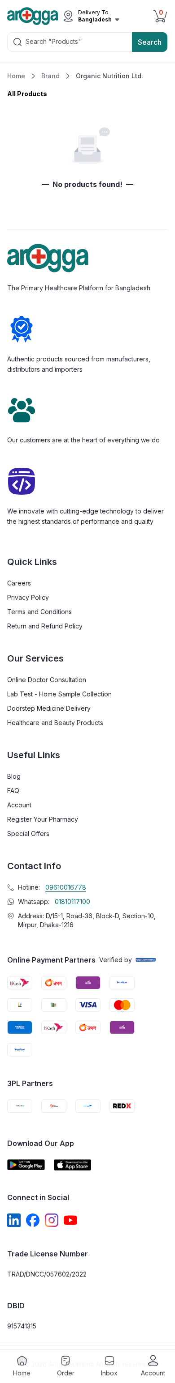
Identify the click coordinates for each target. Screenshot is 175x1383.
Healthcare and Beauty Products (55, 722)
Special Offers (28, 833)
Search (150, 42)
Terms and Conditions (39, 611)
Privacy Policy (28, 597)
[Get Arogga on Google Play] (26, 1165)
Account (19, 805)
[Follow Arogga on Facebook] (32, 1220)
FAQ (13, 790)
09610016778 (65, 887)
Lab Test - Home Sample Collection (59, 694)
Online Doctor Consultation (46, 679)
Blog (14, 776)
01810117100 (72, 901)
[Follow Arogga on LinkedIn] (14, 1220)
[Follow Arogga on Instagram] (51, 1220)
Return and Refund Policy (45, 626)
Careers (19, 583)
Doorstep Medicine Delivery (49, 708)
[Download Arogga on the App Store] (73, 1165)
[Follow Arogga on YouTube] (70, 1220)
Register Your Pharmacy (42, 819)
